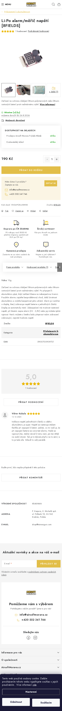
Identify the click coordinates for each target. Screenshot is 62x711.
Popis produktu (13, 267)
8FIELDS (57, 204)
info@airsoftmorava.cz (19, 189)
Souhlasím (46, 702)
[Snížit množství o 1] (47, 159)
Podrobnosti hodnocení (38, 31)
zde (34, 685)
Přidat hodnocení (31, 402)
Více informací (47, 104)
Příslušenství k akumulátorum (50, 333)
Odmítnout (16, 702)
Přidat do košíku (31, 170)
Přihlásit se (48, 563)
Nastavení (31, 691)
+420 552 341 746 (18, 194)
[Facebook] (28, 637)
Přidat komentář (31, 477)
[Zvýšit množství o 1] (56, 159)
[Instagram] (35, 637)
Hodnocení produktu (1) (37, 267)
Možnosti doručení (15, 120)
